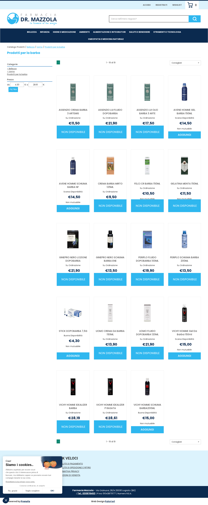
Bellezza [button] (32, 32)
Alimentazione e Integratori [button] (109, 32)
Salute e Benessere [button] (139, 32)
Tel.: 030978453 (86, 493)
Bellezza (31, 47)
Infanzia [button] (45, 32)
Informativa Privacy (68, 471)
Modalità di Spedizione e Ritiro (74, 467)
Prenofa (25, 501)
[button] (185, 62)
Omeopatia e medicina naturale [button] (106, 39)
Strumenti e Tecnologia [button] (167, 32)
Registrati (161, 5)
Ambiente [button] (84, 32)
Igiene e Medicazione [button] (64, 32)
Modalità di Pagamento (70, 464)
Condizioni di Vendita (68, 475)
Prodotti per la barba (17, 74)
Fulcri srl (110, 501)
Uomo (40, 47)
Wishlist (177, 5)
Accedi (147, 5)
